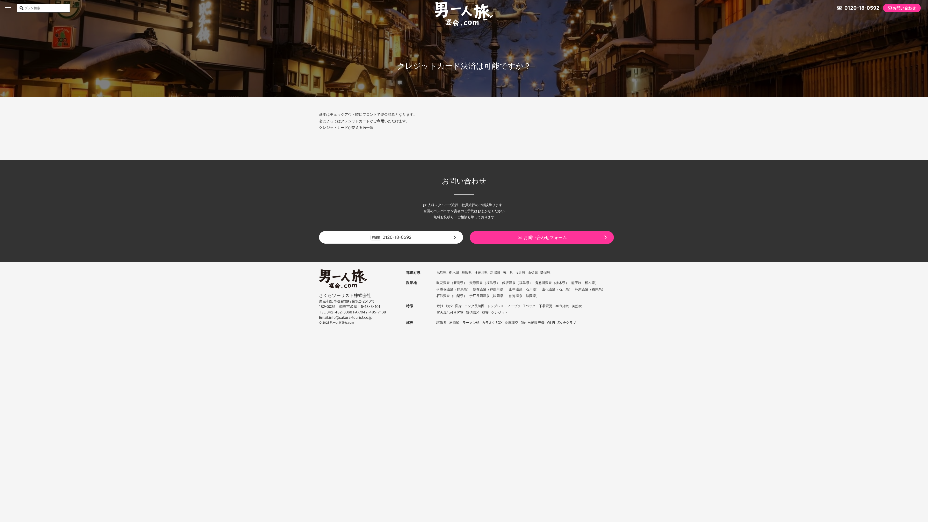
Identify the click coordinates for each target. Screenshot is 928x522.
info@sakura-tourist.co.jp (350, 317)
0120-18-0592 (861, 8)
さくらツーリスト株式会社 (345, 295)
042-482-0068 (339, 312)
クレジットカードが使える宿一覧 (346, 127)
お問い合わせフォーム (544, 237)
